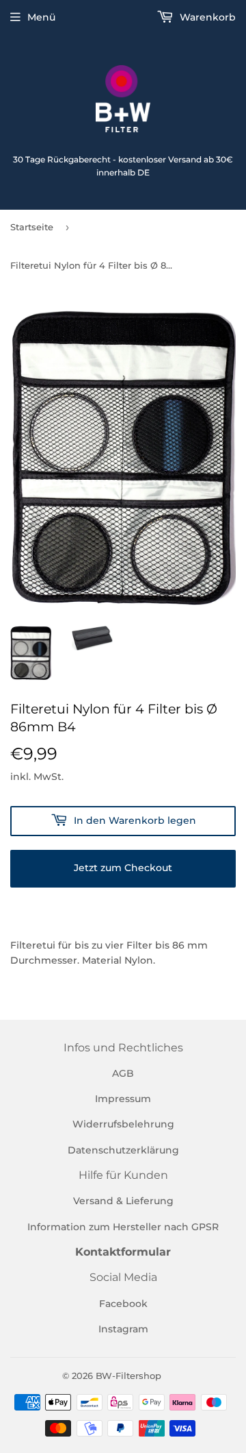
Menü (41, 17)
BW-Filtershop (128, 1375)
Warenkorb (206, 17)
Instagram (123, 1329)
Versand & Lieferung (123, 1201)
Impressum (123, 1098)
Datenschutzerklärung (123, 1150)
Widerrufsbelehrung (123, 1124)
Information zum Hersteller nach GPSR (123, 1227)
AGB (123, 1073)
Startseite (31, 226)
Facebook (123, 1303)
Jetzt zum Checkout (123, 868)
